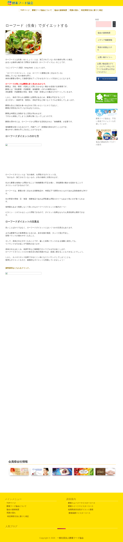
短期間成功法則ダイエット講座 (80, 509)
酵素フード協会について (42, 10)
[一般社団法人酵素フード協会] (17, 3)
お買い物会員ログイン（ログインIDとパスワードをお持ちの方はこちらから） (106, 68)
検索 (97, 19)
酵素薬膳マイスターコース (79, 513)
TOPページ (25, 10)
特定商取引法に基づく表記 (92, 10)
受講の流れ (74, 10)
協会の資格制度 (60, 10)
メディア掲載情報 (105, 40)
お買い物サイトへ (105, 57)
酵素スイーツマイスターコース (80, 506)
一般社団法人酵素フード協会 (70, 538)
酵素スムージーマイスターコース (81, 503)
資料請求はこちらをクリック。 (18, 268)
